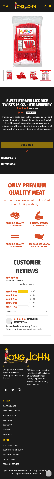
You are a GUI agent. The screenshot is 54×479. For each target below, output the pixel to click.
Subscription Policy (13, 449)
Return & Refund (11, 454)
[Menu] (3, 6)
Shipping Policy (10, 445)
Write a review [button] (27, 284)
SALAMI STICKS (9, 415)
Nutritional (8, 164)
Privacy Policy (10, 459)
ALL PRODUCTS (9, 406)
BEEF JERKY (7, 424)
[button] (22, 108)
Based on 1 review (14, 280)
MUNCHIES (7, 434)
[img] (20, 319)
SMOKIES (6, 429)
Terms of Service (11, 464)
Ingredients (8, 157)
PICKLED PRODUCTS (11, 410)
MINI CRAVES (8, 420)
